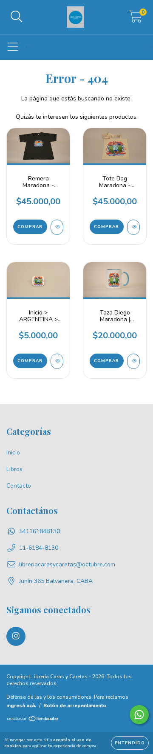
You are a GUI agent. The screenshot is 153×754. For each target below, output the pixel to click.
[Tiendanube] (33, 720)
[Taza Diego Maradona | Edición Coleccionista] (133, 361)
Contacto (18, 486)
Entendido (130, 743)
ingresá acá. (21, 705)
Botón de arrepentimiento (74, 705)
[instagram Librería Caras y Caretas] (16, 636)
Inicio (13, 452)
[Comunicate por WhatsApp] (139, 714)
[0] (135, 19)
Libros (14, 469)
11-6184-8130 (38, 548)
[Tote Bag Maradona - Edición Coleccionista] (133, 227)
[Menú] (13, 47)
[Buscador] (16, 17)
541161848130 (39, 531)
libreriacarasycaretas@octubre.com (67, 564)
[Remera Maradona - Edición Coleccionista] (57, 227)
